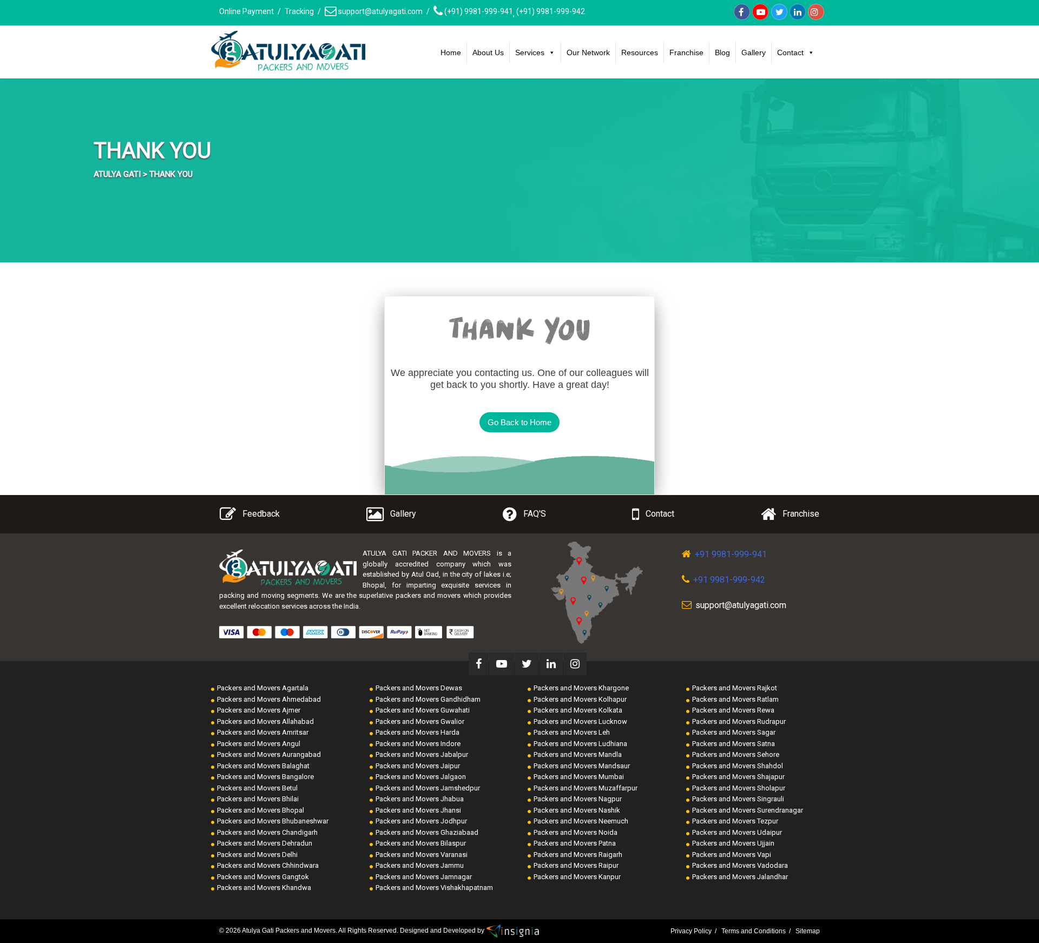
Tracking (299, 11)
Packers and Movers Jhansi (418, 810)
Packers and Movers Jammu (420, 865)
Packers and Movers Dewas (419, 688)
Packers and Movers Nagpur (578, 799)
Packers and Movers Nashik (577, 810)
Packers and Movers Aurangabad (269, 754)
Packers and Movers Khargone (581, 688)
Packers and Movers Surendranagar (747, 810)
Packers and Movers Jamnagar (424, 877)
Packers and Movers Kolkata (578, 710)
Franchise (686, 52)
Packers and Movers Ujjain (733, 843)
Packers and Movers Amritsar (262, 732)
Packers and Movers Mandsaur (582, 766)
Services (529, 52)
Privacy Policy (691, 931)
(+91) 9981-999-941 (478, 11)
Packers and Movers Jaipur (418, 766)
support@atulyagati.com (380, 11)
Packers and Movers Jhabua (420, 799)
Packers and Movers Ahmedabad (269, 699)
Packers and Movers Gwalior (420, 721)
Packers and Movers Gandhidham (428, 699)
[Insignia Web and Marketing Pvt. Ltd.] (513, 930)
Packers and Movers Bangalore (265, 777)
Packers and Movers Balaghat (263, 766)
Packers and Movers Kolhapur (580, 699)
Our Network (588, 52)
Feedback (261, 514)
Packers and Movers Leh (572, 732)
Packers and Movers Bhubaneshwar (272, 821)
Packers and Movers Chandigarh (267, 832)
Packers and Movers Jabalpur (422, 754)
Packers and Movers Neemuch (581, 821)
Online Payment (246, 11)
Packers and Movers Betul (257, 788)
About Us (488, 52)
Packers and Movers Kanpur (577, 877)
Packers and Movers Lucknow (580, 721)
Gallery (753, 52)
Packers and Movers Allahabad (265, 721)
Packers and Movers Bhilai (258, 799)
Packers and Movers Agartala (262, 688)
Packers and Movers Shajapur (738, 777)
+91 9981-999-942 (729, 580)
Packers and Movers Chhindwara (268, 865)
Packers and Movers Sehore (735, 754)
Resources (639, 52)
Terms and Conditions (753, 931)
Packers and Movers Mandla (578, 754)
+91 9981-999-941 (731, 554)
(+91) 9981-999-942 (550, 11)
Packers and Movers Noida (575, 832)
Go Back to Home (519, 422)
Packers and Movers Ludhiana (580, 744)
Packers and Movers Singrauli (738, 799)
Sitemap (807, 931)
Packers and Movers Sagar (733, 732)
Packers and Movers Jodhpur (421, 821)
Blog (722, 52)
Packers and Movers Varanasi (422, 854)
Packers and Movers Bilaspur (421, 843)
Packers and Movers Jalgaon (421, 777)
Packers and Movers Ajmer (258, 710)
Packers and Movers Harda (417, 732)
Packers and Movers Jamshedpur (428, 788)
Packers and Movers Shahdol (737, 766)
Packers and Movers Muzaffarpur (585, 788)
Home (450, 52)
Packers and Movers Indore (418, 744)
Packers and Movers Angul (258, 744)
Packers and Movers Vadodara (740, 865)
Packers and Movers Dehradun (264, 843)
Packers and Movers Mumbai (579, 777)
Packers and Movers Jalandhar (740, 877)
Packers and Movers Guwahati (423, 710)
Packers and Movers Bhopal (260, 810)
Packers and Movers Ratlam (735, 699)
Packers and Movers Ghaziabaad (427, 832)
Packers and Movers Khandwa (264, 887)
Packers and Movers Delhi (257, 854)
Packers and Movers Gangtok (263, 877)
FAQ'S (534, 514)
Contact (790, 52)
